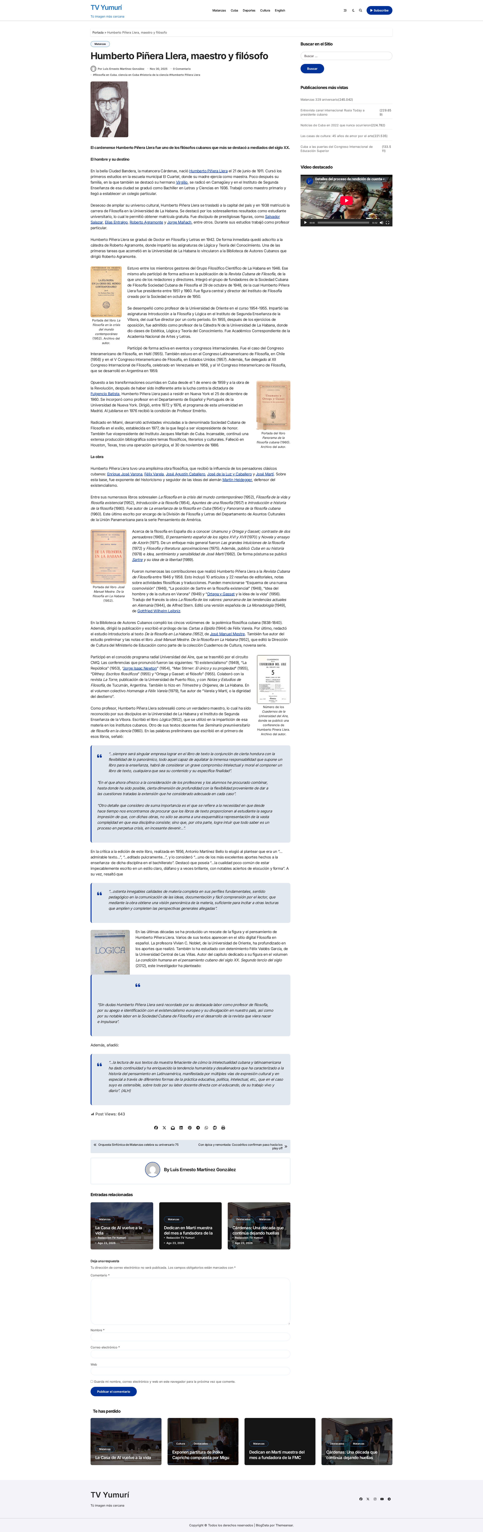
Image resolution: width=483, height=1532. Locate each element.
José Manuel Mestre (227, 634)
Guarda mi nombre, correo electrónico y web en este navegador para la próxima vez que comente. (164, 1381)
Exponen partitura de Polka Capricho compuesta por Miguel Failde (202, 1457)
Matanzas (219, 10)
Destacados (243, 1219)
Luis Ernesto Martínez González (203, 1169)
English (280, 10)
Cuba (234, 10)
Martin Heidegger (237, 479)
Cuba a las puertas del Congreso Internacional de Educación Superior (337, 149)
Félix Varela (154, 474)
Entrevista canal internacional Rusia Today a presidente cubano (333, 112)
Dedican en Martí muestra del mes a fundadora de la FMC (188, 1233)
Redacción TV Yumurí (112, 1237)
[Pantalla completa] (387, 223)
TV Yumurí (106, 7)
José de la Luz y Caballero (229, 474)
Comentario (100, 1275)
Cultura (265, 10)
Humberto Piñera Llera (185, 74)
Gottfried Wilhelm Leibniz (158, 611)
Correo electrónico (105, 1347)
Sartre (137, 559)
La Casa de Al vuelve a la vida (123, 1457)
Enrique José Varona (124, 474)
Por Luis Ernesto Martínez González (121, 68)
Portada (98, 32)
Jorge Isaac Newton (140, 668)
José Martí (265, 474)
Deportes (249, 10)
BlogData (262, 1525)
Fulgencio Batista (105, 394)
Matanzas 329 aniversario (319, 99)
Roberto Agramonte (146, 222)
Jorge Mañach (179, 222)
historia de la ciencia (155, 74)
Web (94, 1364)
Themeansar (284, 1525)
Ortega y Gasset (221, 594)
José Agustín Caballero (185, 474)
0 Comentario (182, 68)
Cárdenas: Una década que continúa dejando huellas (258, 1230)
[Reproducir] (305, 223)
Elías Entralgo (116, 222)
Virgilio (182, 182)
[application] (346, 200)
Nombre (98, 1330)
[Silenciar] (381, 223)
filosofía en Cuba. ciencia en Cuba (117, 74)
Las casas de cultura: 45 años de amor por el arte (337, 136)
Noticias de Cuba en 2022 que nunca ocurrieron (336, 125)
